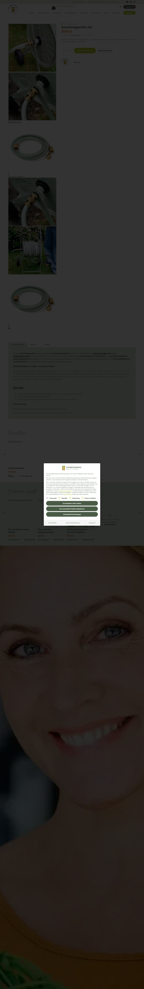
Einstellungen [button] (68, 494)
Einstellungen (52, 523)
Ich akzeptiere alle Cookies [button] (72, 503)
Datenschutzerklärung (65, 491)
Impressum (92, 523)
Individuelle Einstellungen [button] (72, 514)
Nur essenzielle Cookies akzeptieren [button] (72, 509)
